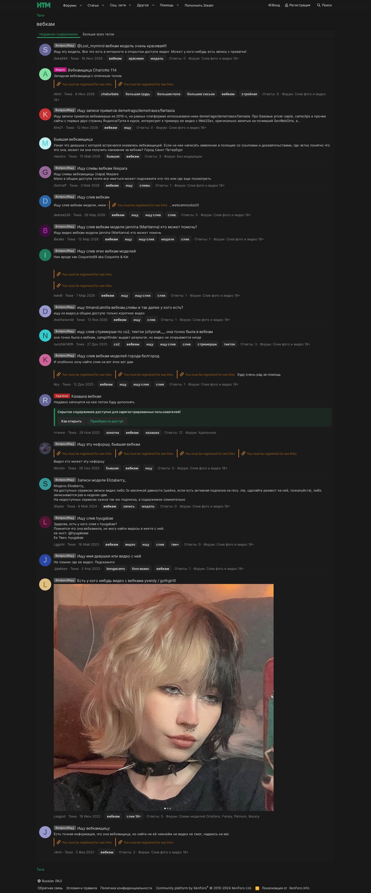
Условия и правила (81, 888)
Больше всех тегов (98, 34)
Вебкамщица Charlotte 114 (92, 70)
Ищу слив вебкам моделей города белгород (118, 355)
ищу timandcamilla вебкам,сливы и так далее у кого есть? (130, 307)
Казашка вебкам (86, 396)
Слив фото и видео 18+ (220, 58)
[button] (80, 5)
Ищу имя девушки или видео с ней (109, 556)
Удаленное (207, 432)
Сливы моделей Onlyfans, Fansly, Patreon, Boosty (219, 816)
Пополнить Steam (199, 5)
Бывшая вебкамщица (73, 139)
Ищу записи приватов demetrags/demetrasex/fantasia (126, 110)
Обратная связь (50, 888)
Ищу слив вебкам (93, 197)
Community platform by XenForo (204, 888)
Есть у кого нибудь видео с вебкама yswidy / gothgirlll (126, 580)
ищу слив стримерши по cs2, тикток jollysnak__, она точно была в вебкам (145, 331)
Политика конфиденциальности (126, 888)
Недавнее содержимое (58, 34)
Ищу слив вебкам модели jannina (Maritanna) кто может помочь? (137, 226)
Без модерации (189, 156)
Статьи (93, 5)
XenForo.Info (299, 888)
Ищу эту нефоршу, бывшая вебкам (108, 444)
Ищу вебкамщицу (93, 828)
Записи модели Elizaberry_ (101, 480)
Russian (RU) (51, 881)
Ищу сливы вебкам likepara (102, 168)
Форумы (69, 5)
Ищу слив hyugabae (95, 518)
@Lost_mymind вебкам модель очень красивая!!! (122, 45)
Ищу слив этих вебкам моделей (106, 251)
